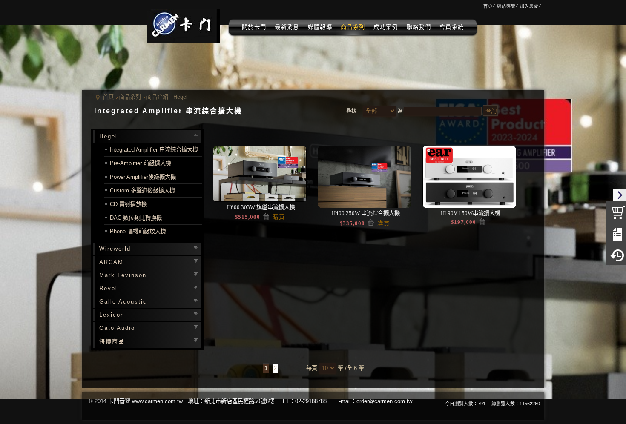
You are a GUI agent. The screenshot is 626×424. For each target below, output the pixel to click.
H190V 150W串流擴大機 (469, 213)
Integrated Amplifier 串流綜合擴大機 (154, 149)
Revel (108, 288)
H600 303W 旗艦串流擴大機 (260, 207)
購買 (279, 217)
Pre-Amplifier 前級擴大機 (140, 163)
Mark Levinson (122, 275)
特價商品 (112, 341)
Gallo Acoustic (123, 301)
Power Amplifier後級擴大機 (143, 177)
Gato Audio (117, 328)
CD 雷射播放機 (128, 204)
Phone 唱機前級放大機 (138, 231)
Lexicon (111, 315)
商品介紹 (157, 97)
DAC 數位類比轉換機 (136, 218)
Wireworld (115, 249)
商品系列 (130, 97)
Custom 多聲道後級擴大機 (142, 190)
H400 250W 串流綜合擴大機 (365, 213)
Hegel (180, 97)
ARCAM (111, 262)
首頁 (108, 97)
